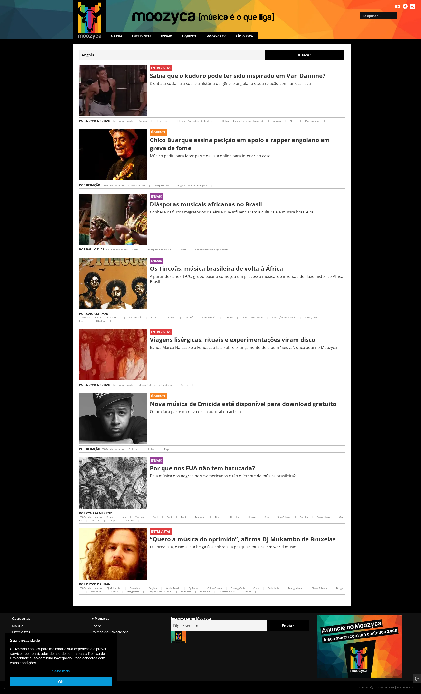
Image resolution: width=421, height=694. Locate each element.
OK (61, 682)
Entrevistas (141, 36)
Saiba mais (61, 671)
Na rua (116, 36)
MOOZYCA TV (216, 36)
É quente (189, 36)
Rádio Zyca (244, 36)
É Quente (158, 132)
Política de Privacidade (110, 632)
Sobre (96, 626)
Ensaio (166, 36)
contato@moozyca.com (376, 687)
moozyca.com (407, 687)
